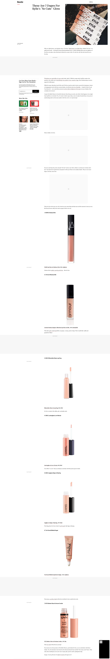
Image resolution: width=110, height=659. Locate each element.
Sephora (65, 267)
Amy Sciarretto (20, 43)
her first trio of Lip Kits (75, 87)
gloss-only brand (53, 330)
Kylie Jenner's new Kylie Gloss (75, 48)
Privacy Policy (22, 94)
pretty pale (62, 526)
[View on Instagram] (68, 115)
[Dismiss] (108, 641)
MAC (61, 522)
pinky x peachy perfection (57, 270)
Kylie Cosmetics (61, 654)
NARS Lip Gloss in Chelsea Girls (52, 267)
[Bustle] (20, 2)
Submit (36, 91)
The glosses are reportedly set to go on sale (54, 78)
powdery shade (53, 599)
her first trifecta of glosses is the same (71, 89)
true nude (49, 644)
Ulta (65, 641)
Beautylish (75, 327)
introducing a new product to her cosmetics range (68, 80)
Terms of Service (36, 93)
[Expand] (100, 641)
